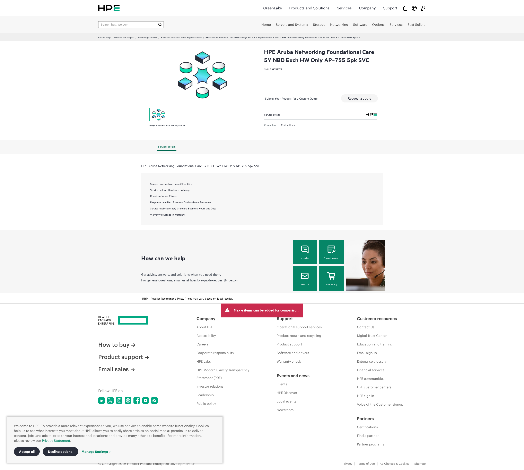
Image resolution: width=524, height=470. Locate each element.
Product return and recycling (299, 336)
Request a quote (359, 98)
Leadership (205, 395)
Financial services (370, 370)
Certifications (367, 427)
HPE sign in (365, 396)
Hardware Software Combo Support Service (181, 37)
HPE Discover (287, 393)
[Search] (160, 24)
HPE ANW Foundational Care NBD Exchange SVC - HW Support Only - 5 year (242, 37)
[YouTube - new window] (145, 400)
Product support (331, 257)
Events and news (293, 375)
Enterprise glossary (371, 361)
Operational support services (299, 327)
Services (344, 8)
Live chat (305, 257)
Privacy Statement (56, 441)
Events (282, 384)
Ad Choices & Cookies (394, 464)
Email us (305, 284)
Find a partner (368, 436)
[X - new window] (110, 400)
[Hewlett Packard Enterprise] (109, 8)
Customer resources (377, 318)
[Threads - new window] (128, 400)
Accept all (27, 452)
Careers (202, 344)
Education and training (374, 344)
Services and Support (124, 37)
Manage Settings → (96, 452)
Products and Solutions (309, 8)
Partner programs (370, 444)
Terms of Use (366, 464)
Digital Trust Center (372, 336)
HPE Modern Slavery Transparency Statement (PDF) (222, 374)
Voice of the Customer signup (380, 404)
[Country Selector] (414, 8)
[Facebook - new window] (136, 400)
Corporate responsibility (215, 353)
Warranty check (289, 361)
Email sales (113, 369)
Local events (286, 401)
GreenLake (272, 8)
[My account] (423, 8)
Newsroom (285, 410)
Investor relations (210, 386)
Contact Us (365, 327)
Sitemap (420, 464)
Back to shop (104, 37)
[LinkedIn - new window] (101, 400)
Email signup (367, 353)
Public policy (206, 403)
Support (390, 8)
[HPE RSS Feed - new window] (154, 400)
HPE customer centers (374, 387)
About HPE (204, 327)
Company (367, 8)
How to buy (331, 284)
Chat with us (288, 125)
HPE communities (370, 379)
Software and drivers (293, 353)
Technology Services (147, 37)
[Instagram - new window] (119, 400)
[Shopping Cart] (405, 8)
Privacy (347, 464)
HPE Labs (203, 361)
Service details (272, 114)
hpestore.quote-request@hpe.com (214, 280)
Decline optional (60, 452)
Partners (365, 418)
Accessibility (206, 336)
